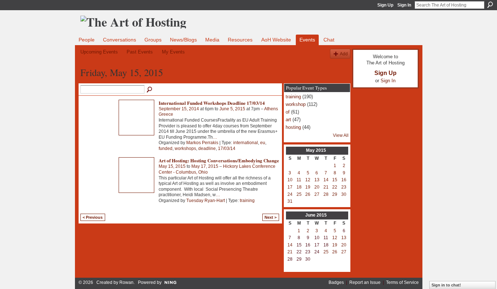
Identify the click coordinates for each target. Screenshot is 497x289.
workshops (185, 148)
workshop (296, 104)
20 (316, 187)
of (288, 112)
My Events (173, 52)
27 (316, 194)
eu (262, 142)
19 (307, 187)
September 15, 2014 (179, 108)
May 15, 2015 (172, 166)
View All (341, 135)
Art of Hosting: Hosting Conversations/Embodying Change (219, 160)
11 (299, 179)
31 (290, 201)
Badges (336, 282)
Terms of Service (402, 282)
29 (334, 194)
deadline (207, 148)
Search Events (150, 90)
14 (326, 179)
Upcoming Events (99, 52)
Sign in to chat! (446, 285)
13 (316, 179)
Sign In (404, 5)
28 (326, 194)
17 (290, 187)
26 (307, 194)
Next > (271, 217)
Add (344, 53)
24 (290, 194)
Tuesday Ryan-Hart (205, 200)
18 (299, 187)
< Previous (93, 217)
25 (299, 194)
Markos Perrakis (202, 142)
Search (490, 4)
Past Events (140, 52)
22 (334, 187)
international (245, 142)
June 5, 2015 (232, 108)
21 (326, 187)
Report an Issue (365, 282)
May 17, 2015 (204, 166)
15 (334, 179)
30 (343, 194)
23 (343, 187)
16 (343, 179)
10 (290, 179)
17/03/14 (226, 148)
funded (165, 148)
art (288, 119)
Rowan (126, 282)
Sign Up (385, 5)
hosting (293, 127)
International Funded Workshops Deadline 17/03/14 (212, 102)
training (247, 200)
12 (307, 179)
